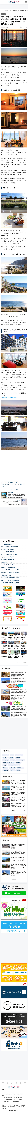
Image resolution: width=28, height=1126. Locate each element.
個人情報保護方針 (11, 1106)
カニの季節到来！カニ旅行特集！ (10, 546)
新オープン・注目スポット (9, 762)
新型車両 (22, 10)
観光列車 (11, 757)
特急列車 (18, 762)
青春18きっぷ (16, 10)
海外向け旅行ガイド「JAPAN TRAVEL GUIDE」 (13, 1101)
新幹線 (18, 770)
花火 (10, 10)
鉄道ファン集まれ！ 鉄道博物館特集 (10, 580)
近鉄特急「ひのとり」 (7, 575)
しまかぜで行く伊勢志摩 (8, 551)
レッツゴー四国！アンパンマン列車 (10, 570)
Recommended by (20, 662)
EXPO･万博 (13, 767)
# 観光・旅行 (3, 486)
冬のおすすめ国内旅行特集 (8, 567)
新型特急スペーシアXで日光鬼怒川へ (11, 572)
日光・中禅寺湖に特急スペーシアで (10, 577)
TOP (2, 10)
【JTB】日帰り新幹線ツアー (9, 549)
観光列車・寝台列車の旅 (8, 559)
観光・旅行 (6, 770)
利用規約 (22, 1105)
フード (5, 757)
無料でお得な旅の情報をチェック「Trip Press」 (13, 1097)
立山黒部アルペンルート (8, 562)
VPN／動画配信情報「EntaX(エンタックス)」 (13, 1099)
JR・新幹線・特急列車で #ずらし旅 (10, 582)
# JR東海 (16, 482)
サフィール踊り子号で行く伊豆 (9, 554)
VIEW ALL (14, 810)
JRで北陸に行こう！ (7, 544)
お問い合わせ (21, 1106)
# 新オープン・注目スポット (19, 484)
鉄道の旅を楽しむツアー (8, 564)
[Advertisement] (14, 465)
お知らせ (16, 1105)
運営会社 (4, 1106)
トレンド (3, 14)
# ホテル (11, 484)
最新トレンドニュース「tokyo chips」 (11, 1092)
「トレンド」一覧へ (14, 489)
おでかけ (6, 10)
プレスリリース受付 (6, 1108)
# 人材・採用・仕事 (5, 484)
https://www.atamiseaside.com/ (9, 397)
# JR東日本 (6, 482)
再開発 (5, 765)
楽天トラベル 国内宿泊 (8, 557)
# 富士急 (11, 482)
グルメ (12, 770)
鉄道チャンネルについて (7, 1105)
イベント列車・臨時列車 (14, 765)
